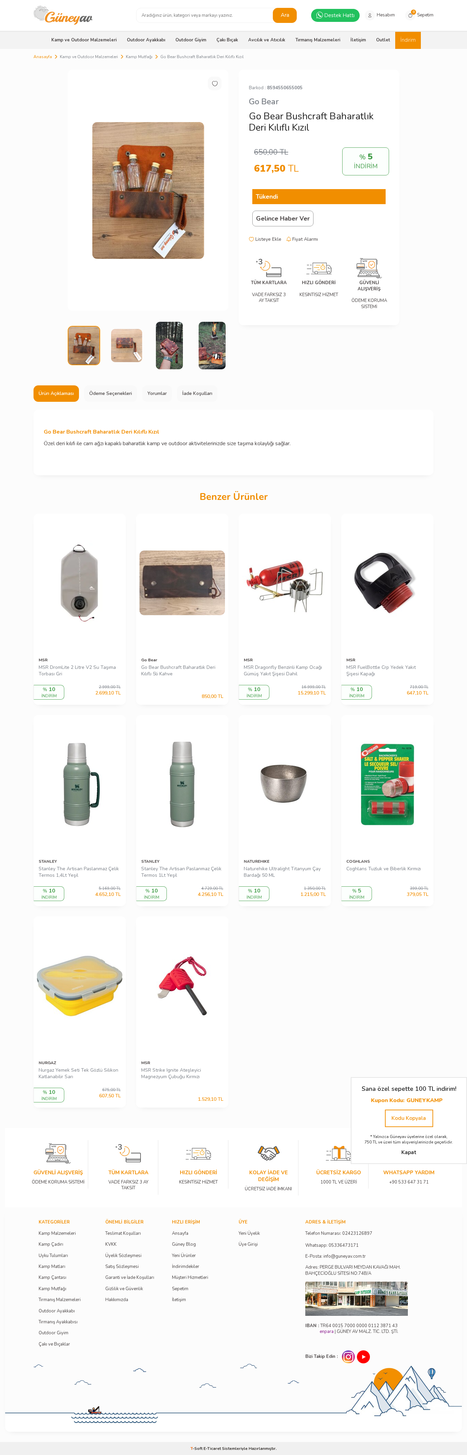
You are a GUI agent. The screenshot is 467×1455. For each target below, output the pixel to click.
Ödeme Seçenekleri (110, 393)
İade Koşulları (197, 393)
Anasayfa (43, 56)
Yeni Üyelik (249, 1233)
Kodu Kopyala (409, 1118)
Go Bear (264, 101)
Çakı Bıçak (227, 40)
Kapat (409, 1152)
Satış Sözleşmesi (122, 1267)
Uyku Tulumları (53, 1256)
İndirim (408, 40)
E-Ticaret (212, 1448)
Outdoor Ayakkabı (146, 40)
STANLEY (48, 861)
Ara (285, 15)
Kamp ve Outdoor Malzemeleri (84, 40)
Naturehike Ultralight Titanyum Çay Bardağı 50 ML (282, 872)
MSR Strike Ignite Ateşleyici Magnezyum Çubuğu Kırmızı (171, 1073)
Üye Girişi (248, 1244)
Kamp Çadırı (51, 1244)
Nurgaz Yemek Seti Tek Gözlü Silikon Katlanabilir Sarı (78, 1073)
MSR (43, 660)
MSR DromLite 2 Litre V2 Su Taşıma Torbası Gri (77, 670)
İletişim (358, 40)
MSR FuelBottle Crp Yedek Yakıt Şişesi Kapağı (381, 670)
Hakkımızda (116, 1300)
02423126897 (357, 1233)
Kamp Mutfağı (139, 56)
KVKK (111, 1244)
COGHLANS (358, 861)
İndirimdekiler (185, 1267)
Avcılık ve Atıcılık (266, 40)
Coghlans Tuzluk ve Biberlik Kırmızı (383, 869)
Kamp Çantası (52, 1278)
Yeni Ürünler (184, 1256)
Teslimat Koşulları (123, 1233)
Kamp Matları (52, 1267)
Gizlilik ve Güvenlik (124, 1289)
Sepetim (180, 1289)
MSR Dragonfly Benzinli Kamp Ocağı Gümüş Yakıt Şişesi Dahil (283, 670)
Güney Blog (184, 1244)
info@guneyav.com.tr (344, 1256)
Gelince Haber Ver (283, 218)
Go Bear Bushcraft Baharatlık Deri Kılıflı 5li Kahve (178, 670)
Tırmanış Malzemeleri (317, 40)
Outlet (383, 40)
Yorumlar (157, 393)
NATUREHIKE (256, 861)
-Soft (196, 1448)
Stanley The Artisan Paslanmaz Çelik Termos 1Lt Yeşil (181, 872)
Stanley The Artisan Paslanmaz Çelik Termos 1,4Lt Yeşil (79, 872)
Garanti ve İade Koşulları (129, 1278)
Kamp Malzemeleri (57, 1233)
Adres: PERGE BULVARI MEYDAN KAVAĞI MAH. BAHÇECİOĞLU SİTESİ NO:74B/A (353, 1270)
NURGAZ (47, 1063)
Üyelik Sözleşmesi (123, 1256)
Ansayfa (180, 1233)
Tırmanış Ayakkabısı (58, 1322)
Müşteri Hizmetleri (190, 1278)
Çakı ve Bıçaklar (54, 1344)
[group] (148, 190)
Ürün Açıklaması (56, 393)
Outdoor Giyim (190, 40)
